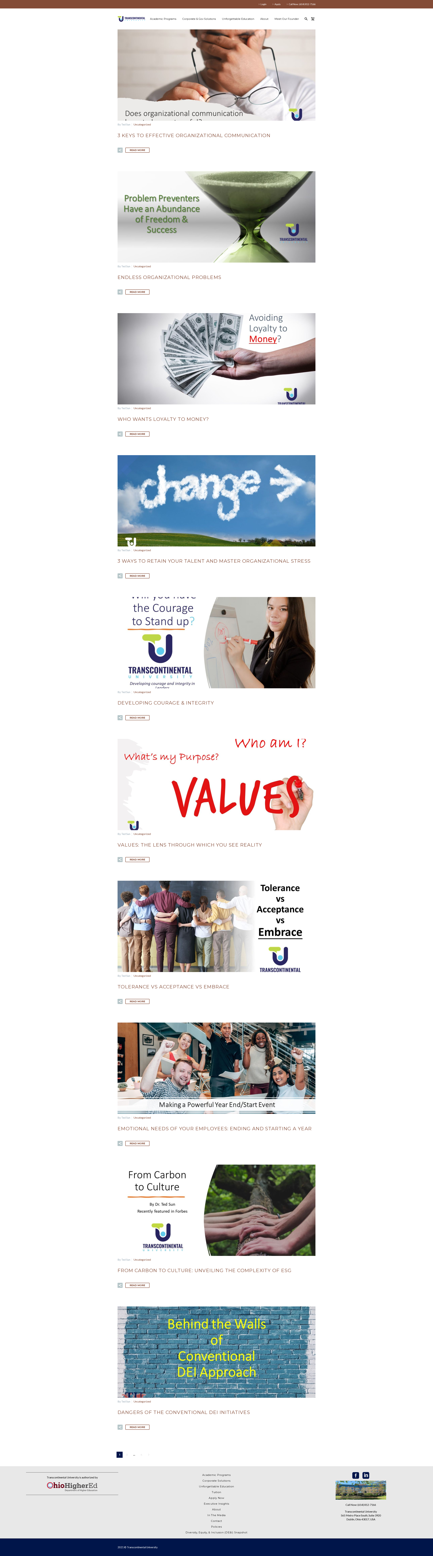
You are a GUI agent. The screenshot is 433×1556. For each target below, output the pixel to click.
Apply (278, 4)
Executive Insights (216, 1503)
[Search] (305, 18)
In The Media (216, 1515)
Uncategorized (142, 124)
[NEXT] (149, 1455)
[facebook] (355, 1475)
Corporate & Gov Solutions (199, 18)
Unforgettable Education (238, 18)
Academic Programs (163, 18)
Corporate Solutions (216, 1480)
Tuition (216, 1492)
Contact (216, 1521)
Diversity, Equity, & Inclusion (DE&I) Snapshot (216, 1532)
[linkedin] (365, 1475)
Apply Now (216, 1498)
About (264, 18)
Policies (216, 1526)
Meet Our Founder (287, 18)
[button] (120, 150)
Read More (137, 150)
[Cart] (314, 18)
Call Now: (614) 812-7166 (302, 4)
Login (263, 4)
